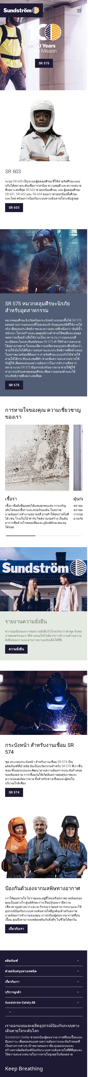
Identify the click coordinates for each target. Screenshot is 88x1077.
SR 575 (44, 63)
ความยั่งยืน (16, 649)
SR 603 (14, 208)
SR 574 (14, 792)
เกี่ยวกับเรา (16, 929)
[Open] (44, 1012)
